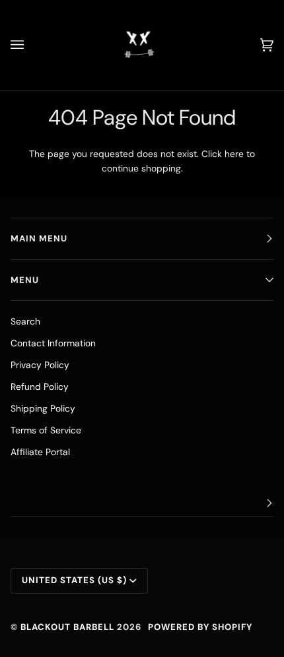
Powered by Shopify (200, 627)
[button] (142, 503)
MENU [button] (25, 280)
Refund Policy (40, 386)
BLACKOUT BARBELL (67, 627)
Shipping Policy (43, 408)
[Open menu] (30, 45)
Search (25, 321)
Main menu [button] (39, 238)
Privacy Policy (40, 365)
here (234, 154)
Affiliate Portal (40, 452)
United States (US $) (74, 580)
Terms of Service (46, 430)
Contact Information (53, 343)
